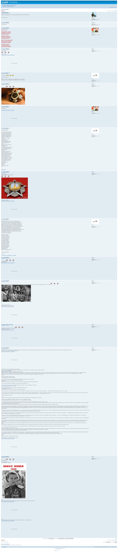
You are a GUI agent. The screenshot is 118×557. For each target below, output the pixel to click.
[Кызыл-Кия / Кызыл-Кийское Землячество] (5, 2)
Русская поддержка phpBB (59, 548)
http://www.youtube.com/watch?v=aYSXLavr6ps (7, 110)
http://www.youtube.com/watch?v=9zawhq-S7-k (7, 329)
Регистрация (113, 7)
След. (116, 538)
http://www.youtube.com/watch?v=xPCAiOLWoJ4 (8, 351)
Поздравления (12, 6)
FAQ (109, 7)
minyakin (3, 23)
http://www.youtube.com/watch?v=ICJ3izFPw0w (7, 520)
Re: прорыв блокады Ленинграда (7, 324)
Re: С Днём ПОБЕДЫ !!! (5, 48)
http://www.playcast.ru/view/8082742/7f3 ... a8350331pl (8, 255)
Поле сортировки (56, 538)
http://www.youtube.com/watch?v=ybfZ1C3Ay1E (7, 438)
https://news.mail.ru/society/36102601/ (6, 370)
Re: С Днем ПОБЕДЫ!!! (5, 22)
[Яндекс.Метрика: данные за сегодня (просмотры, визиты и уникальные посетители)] (57, 550)
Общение (8, 6)
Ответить (2, 10)
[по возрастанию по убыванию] (69, 538)
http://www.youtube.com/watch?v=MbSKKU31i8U (8, 262)
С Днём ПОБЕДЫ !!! (5, 9)
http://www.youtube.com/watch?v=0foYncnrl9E (7, 306)
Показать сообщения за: (46, 538)
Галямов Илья (3, 13)
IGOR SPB (3, 84)
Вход (116, 7)
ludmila (92, 32)
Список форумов (4, 6)
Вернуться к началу (116, 26)
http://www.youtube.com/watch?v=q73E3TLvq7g (7, 501)
